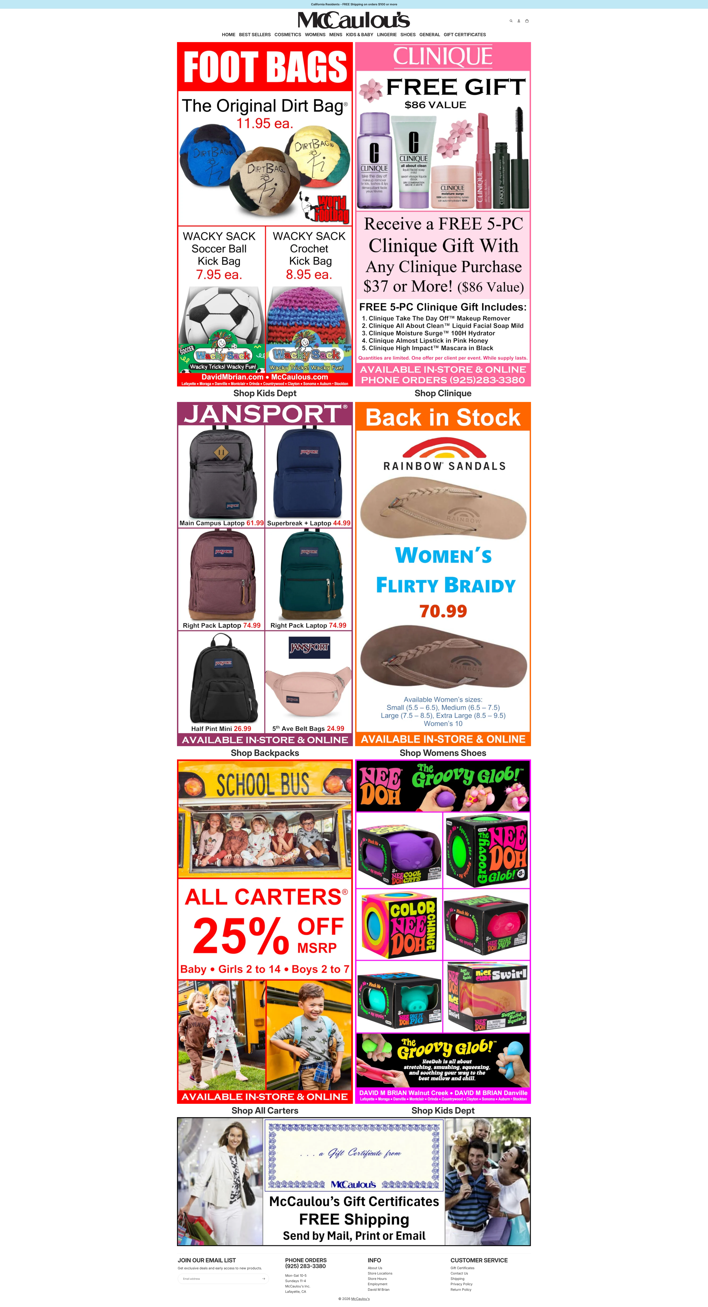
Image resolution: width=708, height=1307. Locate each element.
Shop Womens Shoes (443, 752)
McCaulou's (360, 1299)
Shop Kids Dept (265, 393)
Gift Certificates (462, 1268)
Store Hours (377, 1279)
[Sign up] (263, 1278)
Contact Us (459, 1273)
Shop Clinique (443, 393)
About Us (375, 1268)
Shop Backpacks (265, 752)
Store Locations (380, 1273)
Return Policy (461, 1289)
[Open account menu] (519, 21)
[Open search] (511, 21)
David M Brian (379, 1289)
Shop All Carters (265, 1110)
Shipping (457, 1279)
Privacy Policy (462, 1284)
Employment (377, 1284)
